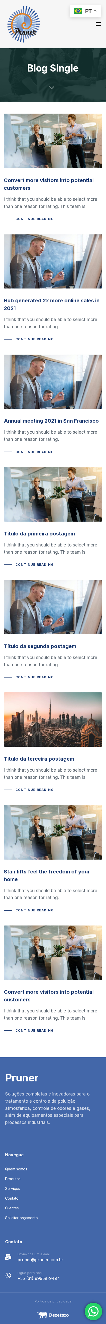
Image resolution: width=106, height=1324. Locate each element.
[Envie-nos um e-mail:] (53, 1257)
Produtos (13, 1179)
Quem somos (16, 1169)
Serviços (12, 1188)
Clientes (12, 1208)
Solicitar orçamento (21, 1218)
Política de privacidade (53, 1301)
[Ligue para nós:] (53, 1276)
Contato (12, 1198)
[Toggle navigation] (85, 24)
